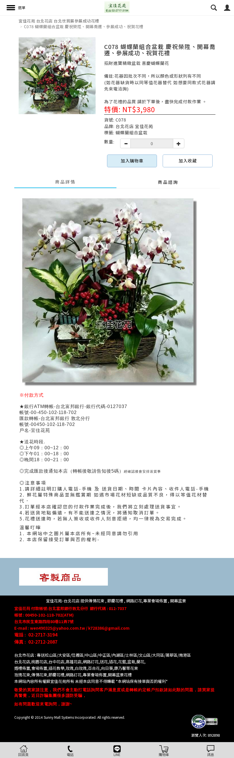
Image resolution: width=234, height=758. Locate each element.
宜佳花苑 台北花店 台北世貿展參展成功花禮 (59, 21)
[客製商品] (63, 576)
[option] (57, 75)
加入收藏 (188, 161)
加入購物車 (132, 161)
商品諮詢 (168, 182)
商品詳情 (65, 182)
